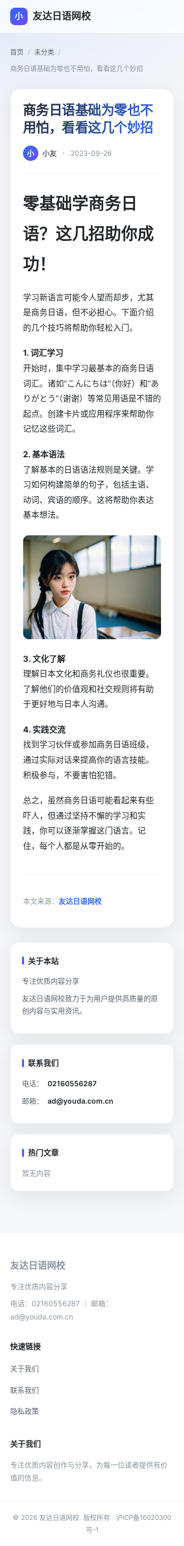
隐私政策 (24, 1411)
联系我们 (24, 1390)
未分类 (44, 52)
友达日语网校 (80, 901)
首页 (17, 52)
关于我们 (24, 1368)
